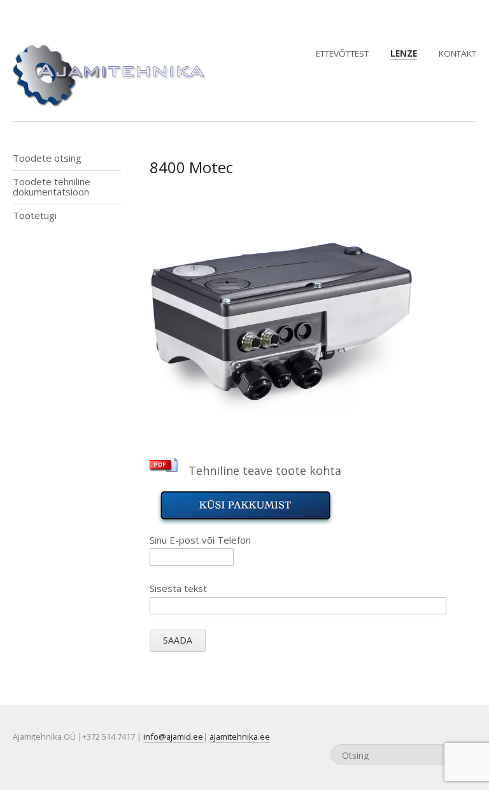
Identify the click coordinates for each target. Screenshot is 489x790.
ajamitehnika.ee (239, 736)
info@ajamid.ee (173, 736)
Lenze (403, 53)
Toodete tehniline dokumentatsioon (51, 186)
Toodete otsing (47, 158)
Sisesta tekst (178, 588)
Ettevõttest (342, 53)
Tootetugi (35, 215)
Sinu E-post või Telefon (200, 539)
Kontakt (457, 53)
